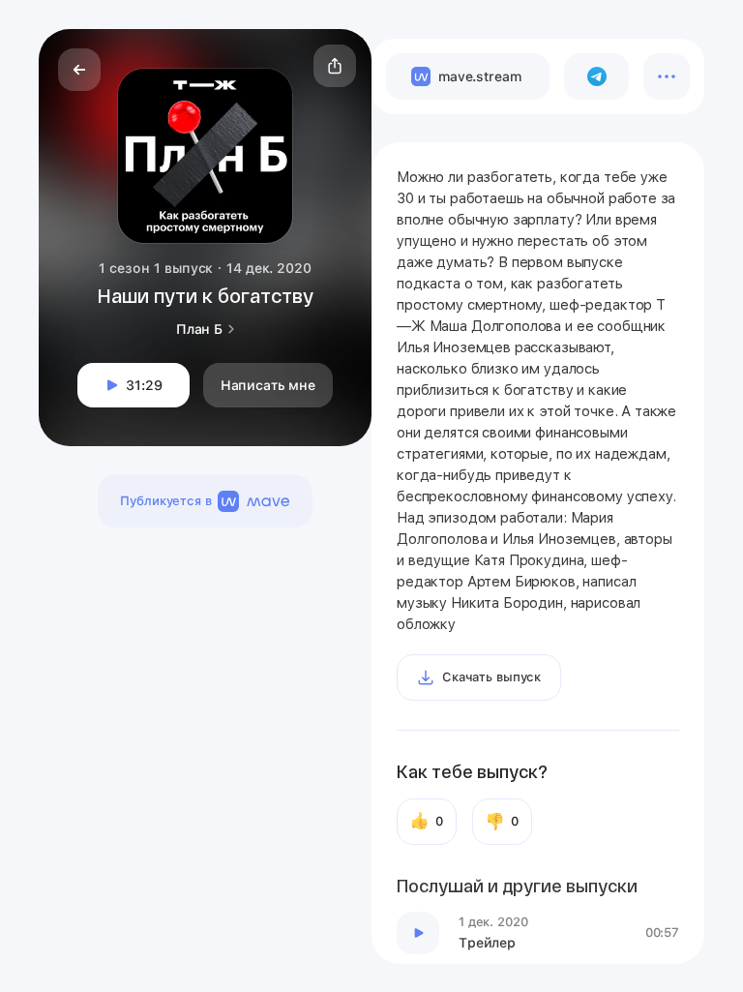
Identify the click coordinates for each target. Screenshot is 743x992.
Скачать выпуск (491, 677)
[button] (334, 66)
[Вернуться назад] (79, 69)
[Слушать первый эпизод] (418, 933)
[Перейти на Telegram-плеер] (596, 76)
